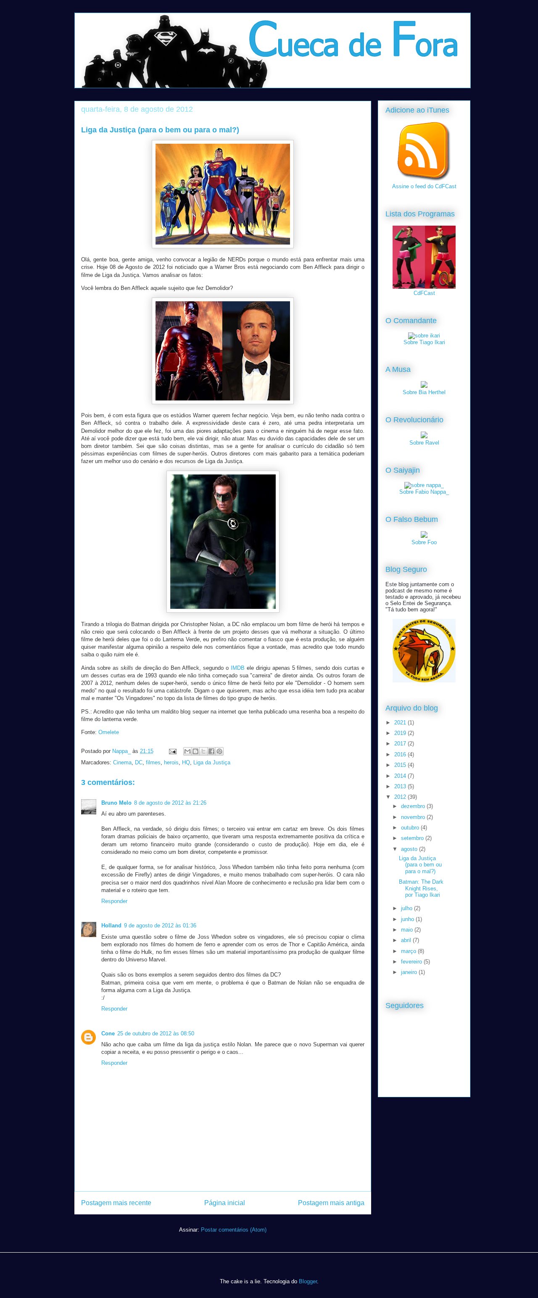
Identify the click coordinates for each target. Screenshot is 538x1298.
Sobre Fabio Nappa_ (424, 492)
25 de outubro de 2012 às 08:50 (155, 1033)
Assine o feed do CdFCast (424, 186)
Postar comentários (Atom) (233, 1230)
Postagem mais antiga (331, 1202)
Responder (114, 901)
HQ (186, 762)
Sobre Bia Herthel (424, 392)
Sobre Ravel (424, 443)
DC (138, 762)
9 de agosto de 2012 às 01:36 (160, 925)
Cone (108, 1033)
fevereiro (412, 961)
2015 (401, 765)
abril (407, 940)
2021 (401, 722)
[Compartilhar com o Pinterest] (219, 751)
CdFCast (424, 293)
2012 (401, 797)
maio (407, 930)
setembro (413, 838)
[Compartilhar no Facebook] (211, 751)
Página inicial (224, 1202)
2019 (401, 733)
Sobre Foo (424, 542)
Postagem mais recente (116, 1202)
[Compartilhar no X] (203, 751)
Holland (111, 925)
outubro (411, 827)
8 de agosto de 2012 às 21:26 (170, 803)
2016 (401, 754)
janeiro (410, 972)
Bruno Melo (116, 803)
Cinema (122, 762)
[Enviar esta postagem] (172, 751)
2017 (401, 743)
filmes (153, 762)
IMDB (238, 668)
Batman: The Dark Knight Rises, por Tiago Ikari (421, 888)
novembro (414, 817)
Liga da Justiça (211, 762)
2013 (401, 786)
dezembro (414, 806)
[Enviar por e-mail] (187, 751)
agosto (410, 849)
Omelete (108, 732)
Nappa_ (122, 751)
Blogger (308, 1281)
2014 (401, 776)
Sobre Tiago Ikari (424, 342)
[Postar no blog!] (195, 751)
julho (407, 908)
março (409, 951)
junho (408, 919)
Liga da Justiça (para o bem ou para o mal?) (420, 864)
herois (171, 762)
